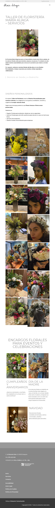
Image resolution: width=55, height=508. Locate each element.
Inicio (7, 473)
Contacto (8, 479)
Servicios (8, 476)
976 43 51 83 (46, 1)
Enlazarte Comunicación (17, 501)
